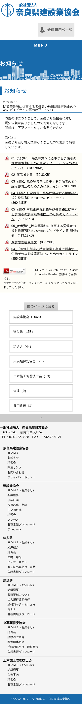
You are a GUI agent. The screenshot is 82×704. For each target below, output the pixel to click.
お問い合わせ (16, 472)
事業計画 (13, 500)
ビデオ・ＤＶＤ (17, 562)
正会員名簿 (14, 509)
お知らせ (13, 457)
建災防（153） (24, 331)
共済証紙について (19, 594)
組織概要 (13, 495)
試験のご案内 (16, 637)
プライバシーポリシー (21, 477)
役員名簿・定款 (17, 504)
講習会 (12, 462)
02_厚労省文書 (22, 174)
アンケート (14, 529)
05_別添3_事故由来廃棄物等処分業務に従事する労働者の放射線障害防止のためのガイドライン (44, 214)
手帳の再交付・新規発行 (23, 646)
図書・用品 (14, 557)
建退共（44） (23, 346)
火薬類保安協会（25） (29, 361)
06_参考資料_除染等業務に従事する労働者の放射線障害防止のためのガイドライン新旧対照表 (44, 230)
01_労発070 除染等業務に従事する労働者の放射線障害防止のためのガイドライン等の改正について (44, 163)
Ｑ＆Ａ (12, 609)
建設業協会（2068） (28, 317)
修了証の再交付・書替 (21, 567)
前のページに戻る (41, 306)
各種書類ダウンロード (21, 524)
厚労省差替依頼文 (24, 242)
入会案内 (13, 674)
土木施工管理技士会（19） (32, 376)
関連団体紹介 (16, 641)
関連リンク (14, 467)
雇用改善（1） (23, 405)
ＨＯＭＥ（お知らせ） (21, 490)
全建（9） (20, 391)
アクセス (13, 519)
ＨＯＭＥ (13, 452)
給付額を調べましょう (21, 604)
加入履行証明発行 (19, 599)
